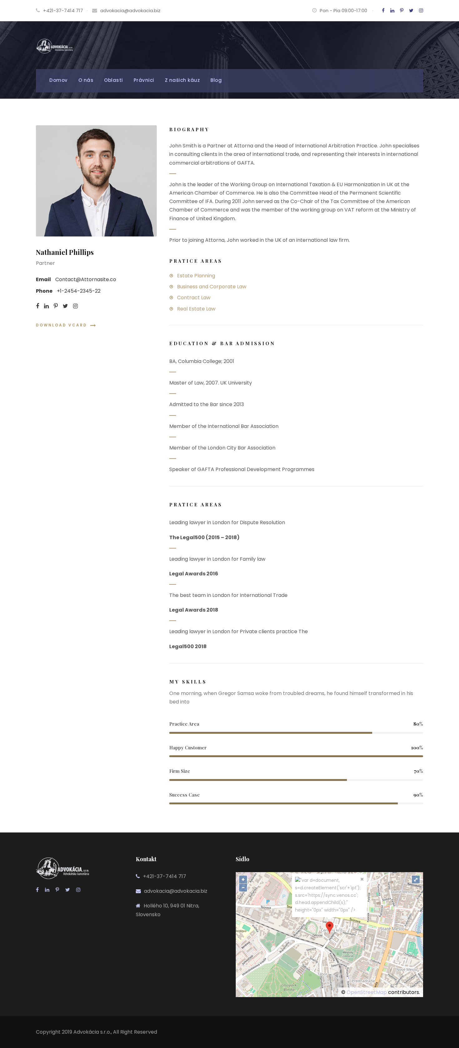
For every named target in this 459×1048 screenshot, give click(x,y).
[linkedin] (392, 10)
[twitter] (411, 10)
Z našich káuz (182, 80)
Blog (216, 80)
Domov (58, 80)
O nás (86, 80)
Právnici (144, 80)
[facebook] (383, 10)
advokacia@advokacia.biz (130, 10)
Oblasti (113, 80)
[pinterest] (401, 10)
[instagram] (421, 10)
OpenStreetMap (367, 992)
